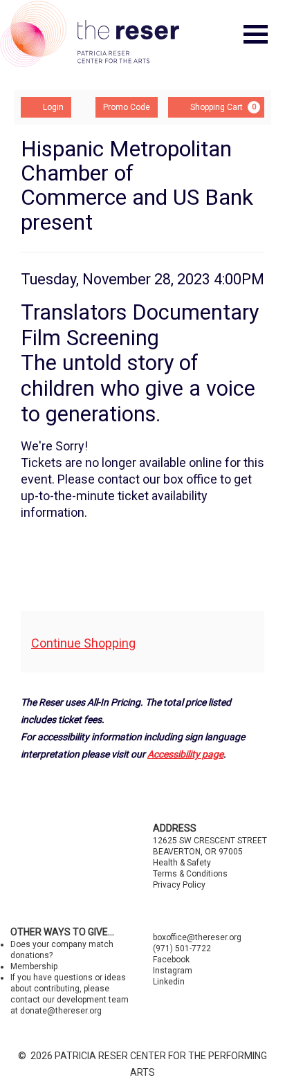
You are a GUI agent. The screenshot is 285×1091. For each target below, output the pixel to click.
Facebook (171, 959)
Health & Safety (182, 863)
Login (53, 107)
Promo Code (126, 107)
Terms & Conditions (190, 874)
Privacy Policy (179, 885)
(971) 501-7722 (182, 948)
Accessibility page (185, 754)
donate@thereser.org (61, 1011)
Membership (33, 966)
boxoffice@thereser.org (197, 937)
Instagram (172, 970)
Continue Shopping (83, 643)
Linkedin (169, 982)
